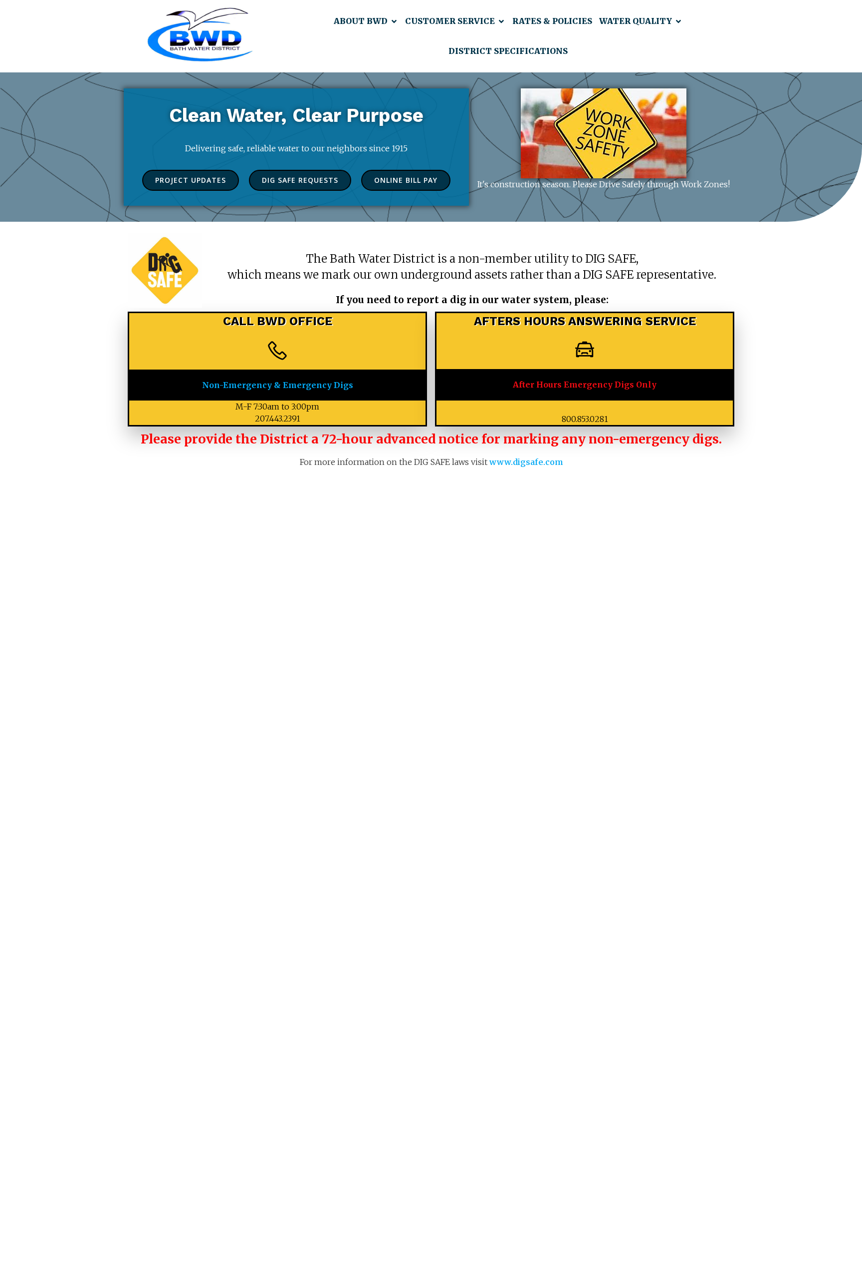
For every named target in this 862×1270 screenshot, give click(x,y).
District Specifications (508, 51)
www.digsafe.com (526, 462)
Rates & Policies (552, 21)
